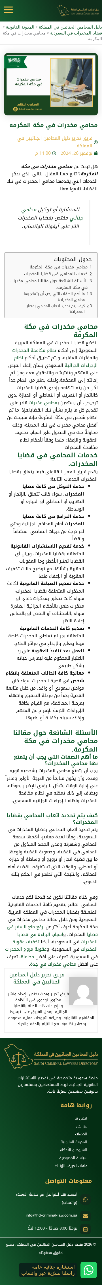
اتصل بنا (81, 1118)
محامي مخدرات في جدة (53, 964)
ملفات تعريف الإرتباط (70, 1165)
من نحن (81, 1126)
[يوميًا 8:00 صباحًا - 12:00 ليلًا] (85, 1229)
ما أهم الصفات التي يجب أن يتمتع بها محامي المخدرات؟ (54, 297)
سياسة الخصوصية (73, 1157)
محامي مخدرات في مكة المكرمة (57, 267)
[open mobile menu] (8, 9)
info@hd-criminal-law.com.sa (51, 1215)
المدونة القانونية (20, 27)
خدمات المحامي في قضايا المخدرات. (55, 274)
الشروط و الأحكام (73, 1149)
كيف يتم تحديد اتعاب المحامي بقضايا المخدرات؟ (55, 309)
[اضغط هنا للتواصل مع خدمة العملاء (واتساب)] (85, 1199)
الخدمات (81, 1134)
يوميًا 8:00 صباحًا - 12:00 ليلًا (52, 1228)
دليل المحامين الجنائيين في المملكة (70, 27)
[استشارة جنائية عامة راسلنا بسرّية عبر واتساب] (88, 1270)
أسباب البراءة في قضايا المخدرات (57, 938)
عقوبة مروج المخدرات (25, 949)
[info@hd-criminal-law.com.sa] (85, 1216)
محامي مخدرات (43, 402)
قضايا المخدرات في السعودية (76, 33)
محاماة (27, 956)
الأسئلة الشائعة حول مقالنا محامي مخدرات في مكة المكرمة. (49, 284)
